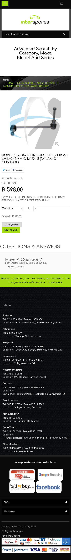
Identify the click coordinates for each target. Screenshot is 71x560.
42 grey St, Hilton (24, 451)
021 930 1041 (14, 431)
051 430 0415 (14, 448)
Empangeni (9, 356)
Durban (7, 383)
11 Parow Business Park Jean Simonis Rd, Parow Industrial (35, 438)
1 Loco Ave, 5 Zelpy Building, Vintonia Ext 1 (38, 350)
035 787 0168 (14, 360)
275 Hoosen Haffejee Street (30, 377)
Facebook (18, 170)
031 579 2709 (14, 387)
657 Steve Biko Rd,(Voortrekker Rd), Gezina (38, 323)
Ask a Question (11, 225)
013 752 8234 (14, 347)
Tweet (7, 170)
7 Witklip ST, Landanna (27, 336)
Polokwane (9, 329)
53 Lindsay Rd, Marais (26, 421)
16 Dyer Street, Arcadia (27, 407)
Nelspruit (8, 342)
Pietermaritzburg (12, 370)
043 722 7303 (14, 404)
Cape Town (9, 427)
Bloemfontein (10, 444)
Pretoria (7, 315)
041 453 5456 (14, 418)
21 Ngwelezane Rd (24, 363)
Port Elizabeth (11, 414)
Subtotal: (6, 216)
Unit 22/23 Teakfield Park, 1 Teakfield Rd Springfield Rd (34, 394)
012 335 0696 (14, 319)
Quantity (7, 208)
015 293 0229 (14, 333)
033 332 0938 (14, 374)
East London (10, 400)
